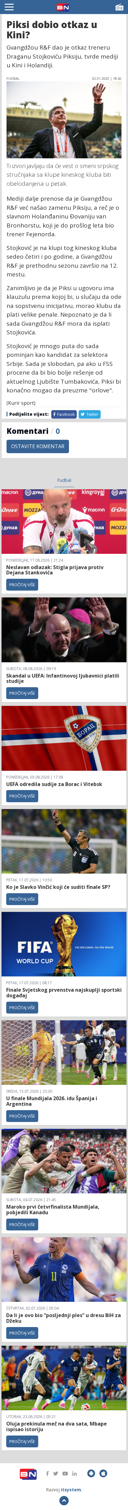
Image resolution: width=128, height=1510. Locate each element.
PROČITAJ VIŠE (22, 584)
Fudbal (64, 480)
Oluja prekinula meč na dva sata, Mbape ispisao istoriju (56, 1426)
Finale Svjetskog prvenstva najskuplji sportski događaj (64, 992)
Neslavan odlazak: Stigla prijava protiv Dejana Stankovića (54, 570)
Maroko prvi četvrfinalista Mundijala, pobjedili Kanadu (52, 1209)
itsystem (71, 1490)
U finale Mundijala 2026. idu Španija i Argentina (51, 1101)
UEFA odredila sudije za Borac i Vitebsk (54, 784)
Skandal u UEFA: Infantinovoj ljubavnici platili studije (62, 678)
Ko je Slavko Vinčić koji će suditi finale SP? (59, 887)
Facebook (65, 414)
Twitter (91, 414)
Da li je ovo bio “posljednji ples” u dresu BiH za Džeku (63, 1318)
